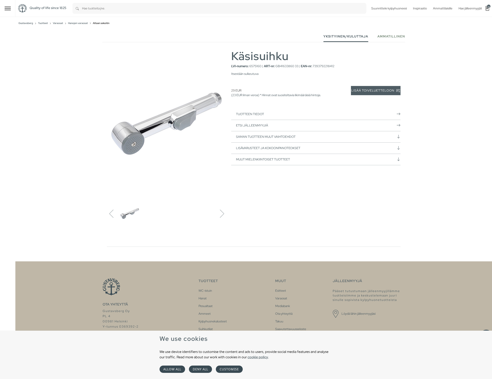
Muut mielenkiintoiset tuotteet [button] (263, 159)
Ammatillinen (391, 36)
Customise (229, 369)
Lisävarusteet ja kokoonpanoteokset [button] (268, 148)
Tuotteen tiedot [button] (250, 114)
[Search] (77, 8)
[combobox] (224, 8)
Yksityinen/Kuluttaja (345, 36)
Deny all (200, 369)
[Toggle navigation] (7, 8)
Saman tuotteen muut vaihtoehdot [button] (266, 137)
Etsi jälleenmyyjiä (252, 125)
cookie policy (258, 357)
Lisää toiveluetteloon (373, 90)
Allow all (172, 369)
